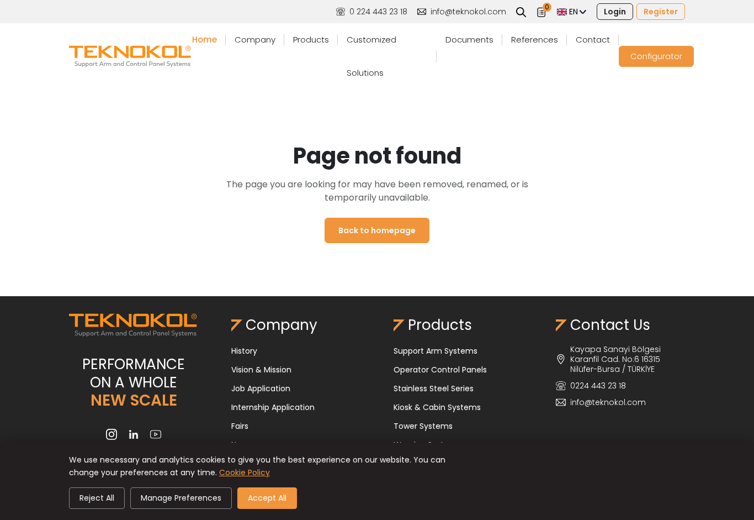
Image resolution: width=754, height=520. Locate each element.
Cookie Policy (244, 472)
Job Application (260, 388)
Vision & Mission (261, 369)
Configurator (656, 56)
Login (615, 11)
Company (255, 39)
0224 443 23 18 (598, 386)
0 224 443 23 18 (378, 11)
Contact (593, 39)
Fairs (239, 426)
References (534, 39)
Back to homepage (377, 230)
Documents (469, 39)
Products (311, 39)
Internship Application (273, 407)
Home (204, 39)
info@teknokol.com (468, 11)
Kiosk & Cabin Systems (437, 407)
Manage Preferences (181, 497)
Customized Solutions (371, 56)
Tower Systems (423, 426)
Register (661, 11)
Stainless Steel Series (434, 388)
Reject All (96, 497)
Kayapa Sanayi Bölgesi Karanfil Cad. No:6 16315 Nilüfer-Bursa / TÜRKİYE (615, 359)
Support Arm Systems (435, 350)
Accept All (267, 497)
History (244, 350)
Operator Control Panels (440, 369)
